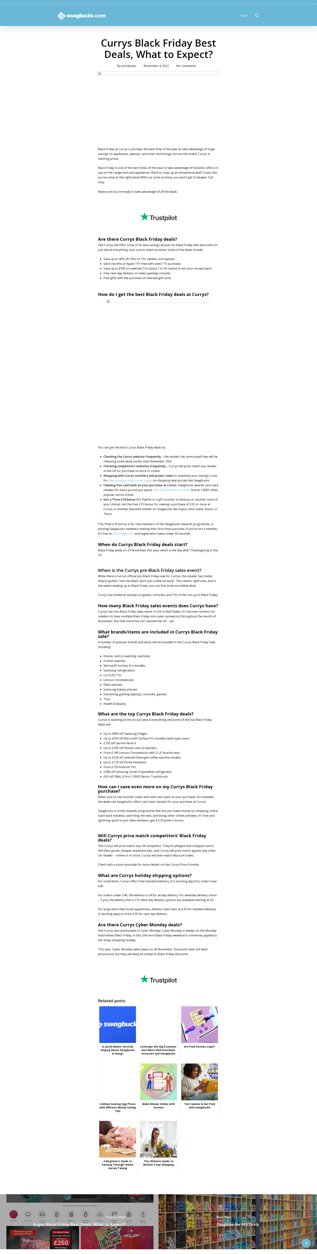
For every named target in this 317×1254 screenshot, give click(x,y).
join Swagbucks (123, 534)
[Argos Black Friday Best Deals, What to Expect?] (79, 1221)
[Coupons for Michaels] (237, 1221)
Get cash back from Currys (171, 490)
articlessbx (128, 66)
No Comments (186, 66)
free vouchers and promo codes (130, 480)
